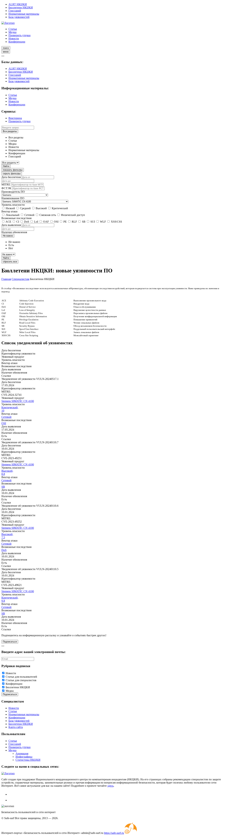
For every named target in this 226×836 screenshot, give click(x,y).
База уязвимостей (18, 16)
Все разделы (10, 131)
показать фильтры (12, 170)
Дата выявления (11, 224)
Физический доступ (73, 214)
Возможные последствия (16, 218)
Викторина (15, 118)
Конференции (16, 41)
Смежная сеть (47, 214)
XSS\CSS (116, 221)
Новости (13, 38)
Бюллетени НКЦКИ (20, 7)
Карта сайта (15, 727)
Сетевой (29, 214)
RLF (74, 221)
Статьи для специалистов (21, 680)
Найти (6, 166)
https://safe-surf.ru (114, 832)
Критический (60, 208)
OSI (56, 221)
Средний (25, 208)
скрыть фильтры (11, 173)
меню (6, 51)
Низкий (10, 208)
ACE (8, 221)
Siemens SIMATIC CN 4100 (17, 401)
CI (17, 221)
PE (65, 221)
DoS (26, 221)
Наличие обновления (14, 232)
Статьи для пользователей (21, 676)
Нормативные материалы (23, 13)
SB (83, 221)
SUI (92, 221)
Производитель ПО (13, 191)
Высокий (41, 208)
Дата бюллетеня (11, 177)
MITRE (5, 184)
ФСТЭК (6, 188)
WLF (103, 221)
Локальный (12, 214)
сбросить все (10, 261)
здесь (110, 785)
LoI (36, 221)
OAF (46, 221)
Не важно (8, 235)
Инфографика (24, 756)
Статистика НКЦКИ (28, 759)
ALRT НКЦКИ (17, 4)
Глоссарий (14, 10)
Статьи (12, 28)
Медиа (12, 32)
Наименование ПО (12, 198)
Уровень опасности (13, 204)
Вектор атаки (9, 211)
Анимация (22, 753)
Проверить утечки (19, 35)
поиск (6, 48)
